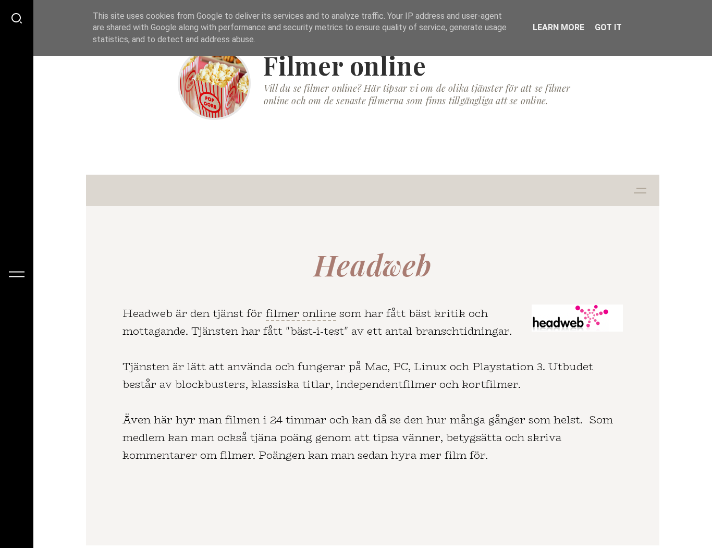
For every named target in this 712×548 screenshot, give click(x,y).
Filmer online (344, 65)
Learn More (558, 27)
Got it (608, 27)
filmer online (301, 313)
